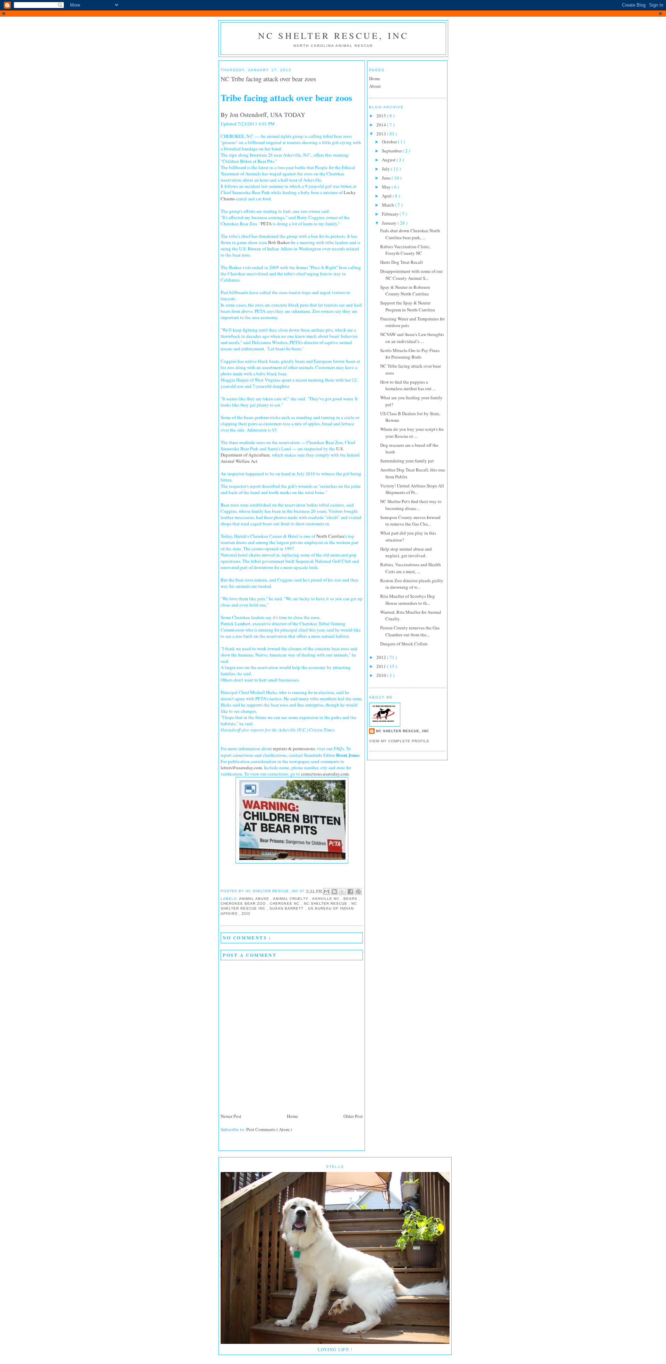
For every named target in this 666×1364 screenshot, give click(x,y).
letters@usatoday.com (241, 767)
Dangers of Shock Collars (404, 644)
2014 (381, 125)
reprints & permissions (294, 748)
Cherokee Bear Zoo (244, 903)
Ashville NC (326, 899)
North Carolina (330, 536)
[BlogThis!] (334, 891)
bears (351, 899)
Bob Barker (279, 242)
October (390, 142)
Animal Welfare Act (239, 461)
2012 (381, 657)
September (392, 151)
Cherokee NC (285, 903)
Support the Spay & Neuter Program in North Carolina (407, 306)
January (390, 223)
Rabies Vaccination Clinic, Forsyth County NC (405, 250)
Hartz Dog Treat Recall (401, 262)
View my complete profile (399, 741)
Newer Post (231, 1116)
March (388, 205)
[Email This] (326, 891)
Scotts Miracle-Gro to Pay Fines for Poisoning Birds (409, 353)
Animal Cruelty (291, 899)
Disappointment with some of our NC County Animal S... (411, 274)
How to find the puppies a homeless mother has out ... (408, 385)
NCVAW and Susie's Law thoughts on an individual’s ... (412, 337)
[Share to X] (342, 891)
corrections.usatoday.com (325, 774)
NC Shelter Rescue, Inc (333, 35)
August (389, 160)
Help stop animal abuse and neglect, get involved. (406, 552)
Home (292, 1116)
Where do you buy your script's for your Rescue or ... (412, 432)
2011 (381, 666)
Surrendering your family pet (407, 461)
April (387, 196)
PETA (266, 223)
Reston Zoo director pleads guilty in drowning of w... (411, 584)
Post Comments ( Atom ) (269, 1129)
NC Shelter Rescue (326, 903)
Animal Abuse (255, 899)
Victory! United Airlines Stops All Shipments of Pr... (412, 489)
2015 (381, 115)
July (386, 169)
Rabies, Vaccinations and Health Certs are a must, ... (410, 568)
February (391, 214)
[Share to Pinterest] (358, 891)
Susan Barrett (287, 908)
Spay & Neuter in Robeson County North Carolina (405, 290)
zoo (246, 913)
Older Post (353, 1116)
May (387, 187)
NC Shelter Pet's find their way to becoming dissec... (411, 504)
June (387, 178)
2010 (381, 675)
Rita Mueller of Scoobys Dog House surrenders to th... (407, 599)
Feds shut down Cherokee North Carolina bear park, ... (410, 234)
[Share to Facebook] (350, 891)
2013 (381, 134)
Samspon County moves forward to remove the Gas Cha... (410, 520)
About (375, 86)
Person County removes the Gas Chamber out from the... (409, 631)
